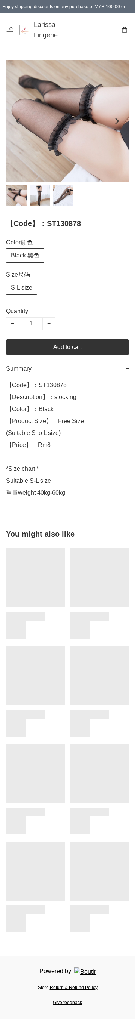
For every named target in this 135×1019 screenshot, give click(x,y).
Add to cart (67, 347)
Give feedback (67, 1002)
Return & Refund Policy (74, 987)
